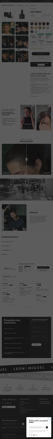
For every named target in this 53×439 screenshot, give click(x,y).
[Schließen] (49, 419)
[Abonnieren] (47, 427)
